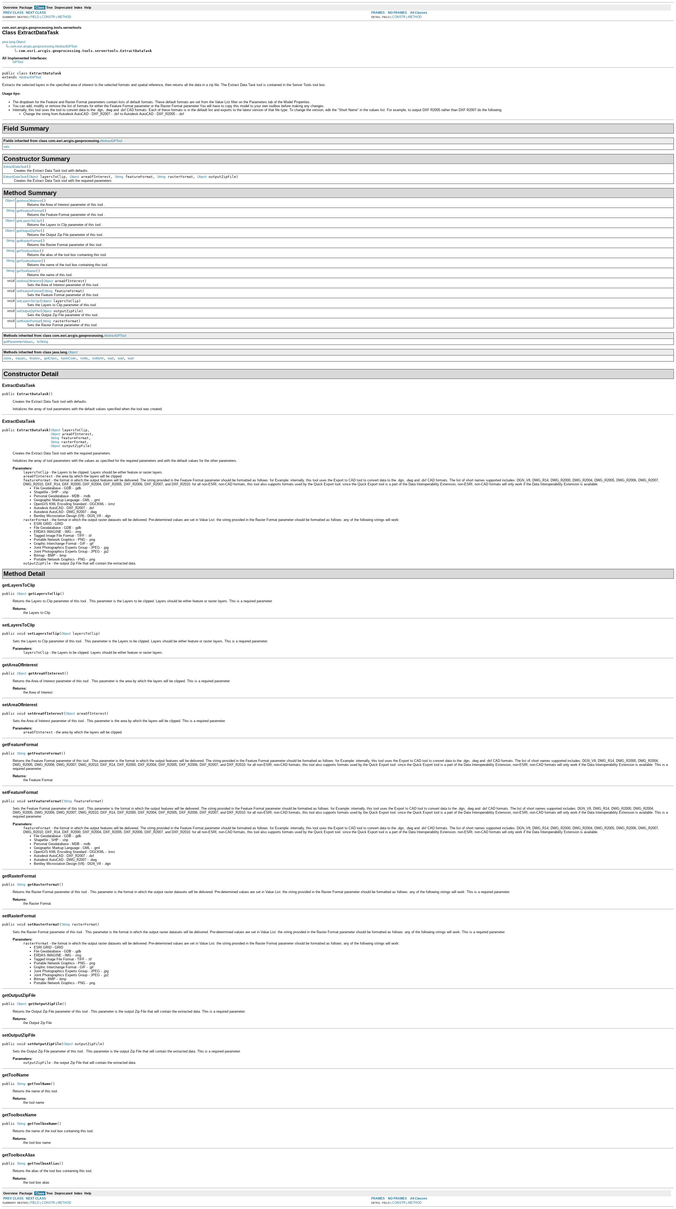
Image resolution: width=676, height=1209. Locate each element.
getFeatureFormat (29, 211)
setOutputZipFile (28, 311)
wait (111, 358)
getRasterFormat (29, 241)
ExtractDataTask (15, 167)
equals (20, 358)
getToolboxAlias (28, 251)
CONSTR (48, 17)
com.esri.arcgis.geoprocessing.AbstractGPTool (43, 46)
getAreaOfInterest (29, 201)
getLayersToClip (28, 221)
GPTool (18, 62)
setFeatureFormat (29, 291)
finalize (35, 358)
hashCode (68, 358)
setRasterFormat (28, 321)
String (119, 177)
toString (42, 342)
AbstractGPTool (30, 77)
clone (7, 358)
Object (33, 177)
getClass (50, 358)
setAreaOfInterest (29, 281)
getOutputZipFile (28, 231)
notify (84, 358)
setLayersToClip (28, 301)
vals (6, 147)
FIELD (34, 17)
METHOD (64, 17)
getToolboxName (29, 261)
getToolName (26, 271)
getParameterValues (18, 342)
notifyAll (98, 358)
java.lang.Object (13, 42)
